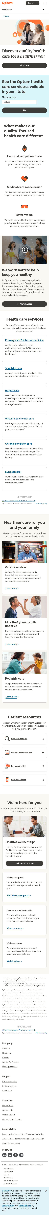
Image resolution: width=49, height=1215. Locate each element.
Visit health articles (24, 863)
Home (7, 16)
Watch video (26, 304)
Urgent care (12, 390)
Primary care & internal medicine (24, 340)
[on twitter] (15, 1155)
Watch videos (13, 961)
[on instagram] (21, 1155)
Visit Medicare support (18, 895)
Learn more (11, 588)
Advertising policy (41, 503)
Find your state (9, 97)
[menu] (45, 3)
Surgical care (12, 471)
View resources (14, 928)
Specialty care (13, 368)
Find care (24, 65)
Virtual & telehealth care (19, 418)
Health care (7, 10)
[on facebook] (10, 1155)
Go (24, 110)
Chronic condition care (18, 443)
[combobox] (19, 102)
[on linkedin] (4, 1155)
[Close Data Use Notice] (45, 1191)
